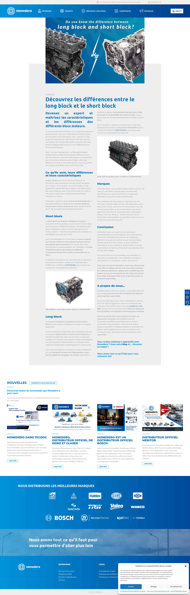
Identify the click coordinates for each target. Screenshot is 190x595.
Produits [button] (69, 11)
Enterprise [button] (46, 11)
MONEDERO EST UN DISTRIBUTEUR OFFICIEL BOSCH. (115, 440)
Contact (61, 580)
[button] (186, 566)
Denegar (153, 586)
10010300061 (71, 265)
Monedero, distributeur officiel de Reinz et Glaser (72, 440)
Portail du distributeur (67, 577)
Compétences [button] (125, 11)
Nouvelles (148, 11)
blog (124, 344)
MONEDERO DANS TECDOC (27, 437)
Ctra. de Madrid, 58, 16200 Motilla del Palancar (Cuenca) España (119, 2)
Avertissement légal (107, 571)
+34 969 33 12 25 (155, 2)
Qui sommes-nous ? (66, 571)
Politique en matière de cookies (112, 577)
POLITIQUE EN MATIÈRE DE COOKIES (133, 591)
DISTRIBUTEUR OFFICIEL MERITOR (160, 439)
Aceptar (131, 586)
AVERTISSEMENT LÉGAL (179, 591)
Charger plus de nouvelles (43, 383)
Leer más (12, 461)
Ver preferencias (176, 586)
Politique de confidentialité (110, 574)
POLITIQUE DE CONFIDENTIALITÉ (158, 591)
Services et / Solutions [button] (96, 11)
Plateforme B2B (65, 574)
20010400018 (120, 130)
